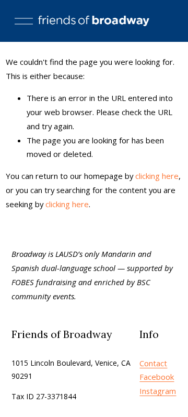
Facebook (156, 376)
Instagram (157, 391)
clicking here (157, 176)
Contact (153, 363)
